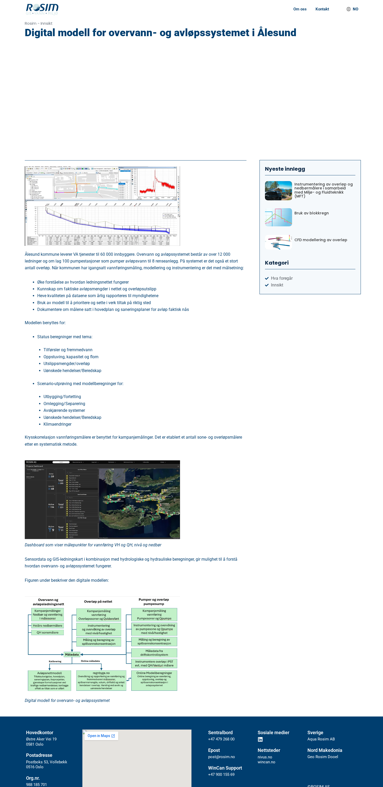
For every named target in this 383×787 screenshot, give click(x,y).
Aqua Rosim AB (321, 739)
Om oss (300, 9)
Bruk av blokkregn (311, 213)
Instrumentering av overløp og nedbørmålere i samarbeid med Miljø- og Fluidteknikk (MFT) (323, 190)
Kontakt (322, 9)
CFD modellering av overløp (320, 240)
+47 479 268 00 (221, 739)
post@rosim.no (221, 756)
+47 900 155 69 (221, 774)
